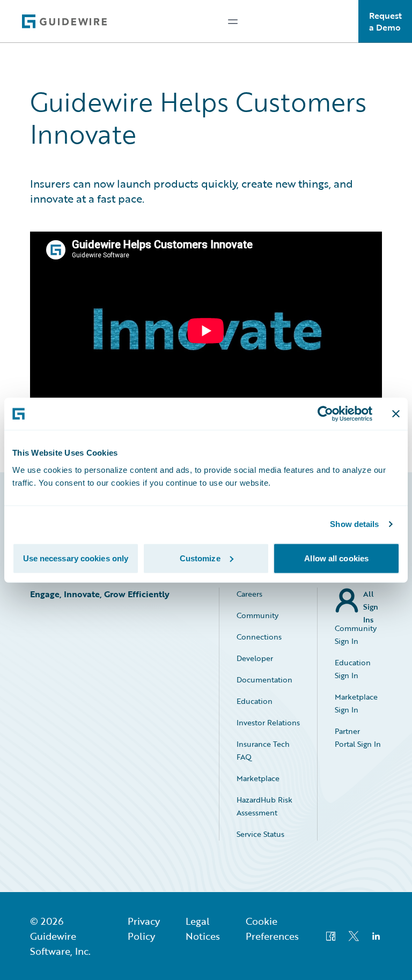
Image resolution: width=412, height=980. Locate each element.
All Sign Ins (370, 600)
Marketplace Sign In (356, 703)
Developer (255, 658)
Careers (249, 593)
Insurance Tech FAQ (263, 750)
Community (257, 615)
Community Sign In (356, 634)
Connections (259, 636)
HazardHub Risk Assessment (264, 806)
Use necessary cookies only (76, 557)
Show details (354, 524)
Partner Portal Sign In (358, 737)
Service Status (260, 834)
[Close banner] (396, 414)
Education (255, 701)
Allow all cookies (336, 557)
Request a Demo (385, 21)
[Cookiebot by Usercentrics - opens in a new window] (325, 414)
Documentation (264, 679)
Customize (200, 557)
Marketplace (258, 778)
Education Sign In (353, 669)
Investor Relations (268, 722)
